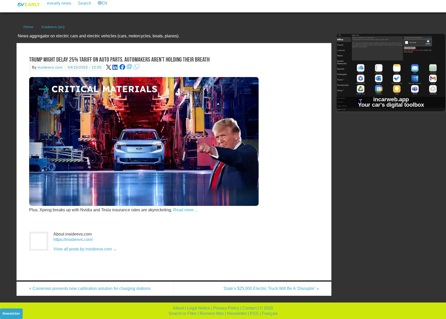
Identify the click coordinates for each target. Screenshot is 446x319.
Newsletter (237, 313)
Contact (249, 308)
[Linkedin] (115, 69)
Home (28, 27)
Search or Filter (183, 313)
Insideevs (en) (53, 27)
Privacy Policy (226, 308)
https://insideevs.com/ (73, 239)
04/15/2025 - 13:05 (84, 67)
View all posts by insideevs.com (85, 249)
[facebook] (122, 69)
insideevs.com (50, 67)
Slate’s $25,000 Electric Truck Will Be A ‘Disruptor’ (271, 288)
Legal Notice (198, 308)
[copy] (136, 69)
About (178, 308)
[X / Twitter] (108, 69)
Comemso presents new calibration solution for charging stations (89, 288)
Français (270, 313)
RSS (254, 313)
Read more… (185, 210)
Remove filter (212, 313)
